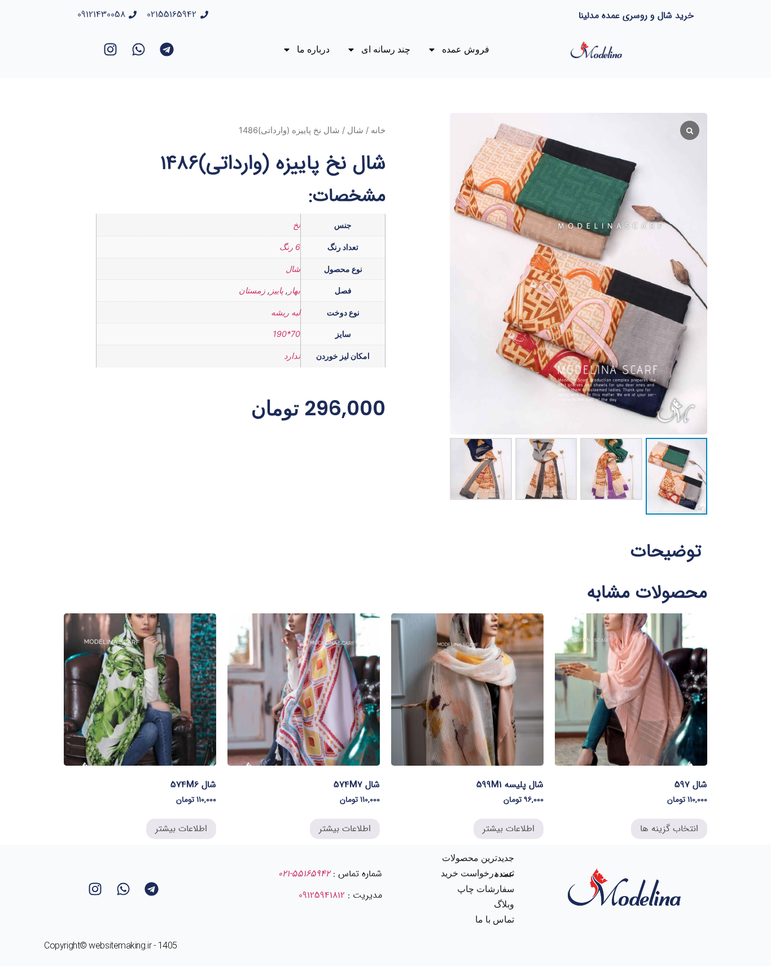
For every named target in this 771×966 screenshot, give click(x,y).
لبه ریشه (285, 312)
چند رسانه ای (385, 49)
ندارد (292, 356)
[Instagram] (111, 50)
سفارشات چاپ (485, 888)
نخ (296, 225)
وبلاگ (504, 904)
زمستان (252, 290)
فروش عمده (465, 49)
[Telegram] (167, 50)
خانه (378, 130)
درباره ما (313, 49)
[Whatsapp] (139, 50)
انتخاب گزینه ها (669, 829)
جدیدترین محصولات (478, 857)
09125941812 (322, 895)
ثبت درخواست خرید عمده (477, 873)
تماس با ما (494, 919)
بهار (294, 290)
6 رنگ (289, 247)
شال (355, 130)
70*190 (286, 334)
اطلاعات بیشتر (509, 829)
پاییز (276, 290)
